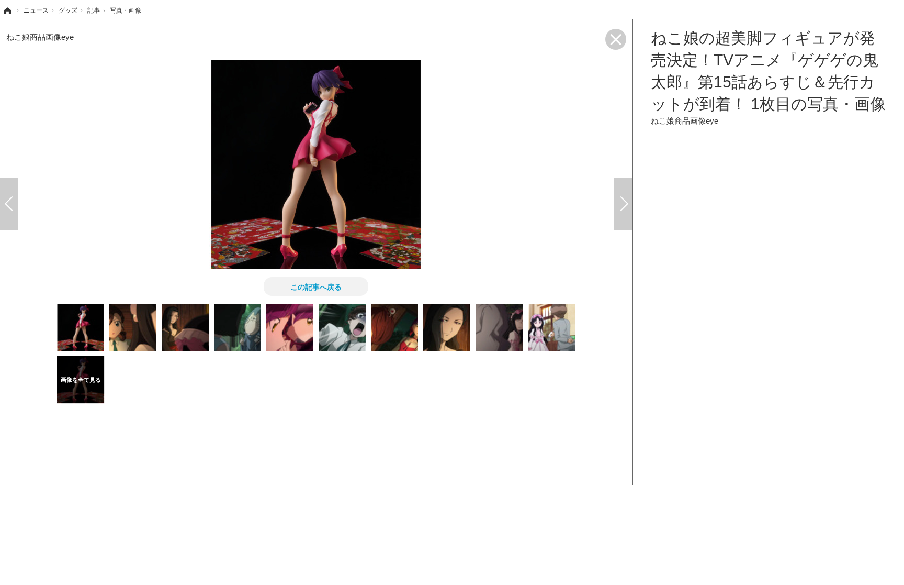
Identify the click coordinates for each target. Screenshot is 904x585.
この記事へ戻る (316, 286)
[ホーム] (7, 10)
